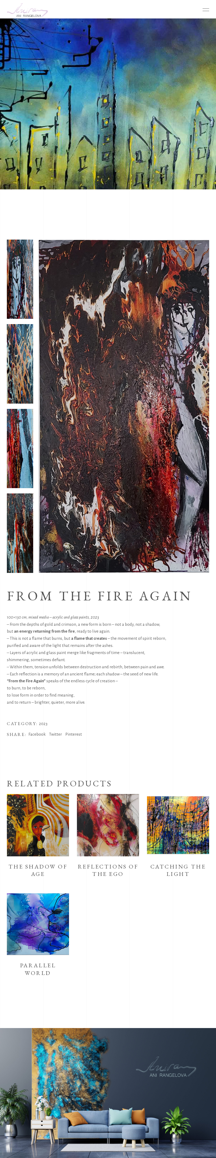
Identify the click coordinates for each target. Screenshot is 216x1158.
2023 (43, 723)
